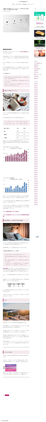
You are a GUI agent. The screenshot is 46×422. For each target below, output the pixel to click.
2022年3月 (36, 130)
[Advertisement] (16, 41)
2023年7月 (36, 100)
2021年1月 (36, 157)
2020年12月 (36, 159)
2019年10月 (36, 185)
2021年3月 (36, 153)
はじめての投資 (18, 4)
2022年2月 (36, 132)
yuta (4, 11)
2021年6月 (36, 147)
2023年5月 (36, 104)
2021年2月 (36, 155)
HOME (13, 4)
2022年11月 (36, 115)
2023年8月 (36, 98)
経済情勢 (35, 76)
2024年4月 (36, 83)
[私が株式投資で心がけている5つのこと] (39, 53)
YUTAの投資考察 (37, 63)
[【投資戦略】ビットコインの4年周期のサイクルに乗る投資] (39, 33)
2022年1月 (36, 134)
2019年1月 (36, 202)
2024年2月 (36, 87)
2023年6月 (36, 102)
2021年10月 (36, 140)
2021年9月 (36, 142)
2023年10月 (36, 94)
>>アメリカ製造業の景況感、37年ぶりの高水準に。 (11, 211)
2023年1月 (36, 111)
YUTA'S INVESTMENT (4, 420)
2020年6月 (36, 170)
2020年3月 (36, 176)
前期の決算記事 (5, 268)
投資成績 (35, 70)
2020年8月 (36, 166)
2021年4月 (36, 151)
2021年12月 (36, 136)
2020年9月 (36, 164)
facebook (6, 395)
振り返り (35, 72)
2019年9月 (36, 187)
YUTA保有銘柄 (24, 4)
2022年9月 (36, 119)
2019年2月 (36, 200)
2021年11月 (36, 138)
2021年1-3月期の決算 (23, 51)
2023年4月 (36, 106)
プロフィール (30, 4)
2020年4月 (36, 174)
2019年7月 (36, 191)
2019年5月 (36, 195)
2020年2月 (36, 178)
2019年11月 (36, 183)
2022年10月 (36, 117)
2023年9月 (36, 96)
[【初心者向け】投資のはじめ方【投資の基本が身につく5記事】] (39, 43)
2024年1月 (36, 89)
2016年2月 (36, 204)
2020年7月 (36, 168)
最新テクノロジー (37, 74)
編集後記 (35, 78)
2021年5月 (36, 149)
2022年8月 (36, 121)
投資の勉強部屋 (36, 68)
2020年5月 (36, 172)
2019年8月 (36, 189)
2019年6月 (36, 193)
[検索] (44, 9)
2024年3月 (36, 85)
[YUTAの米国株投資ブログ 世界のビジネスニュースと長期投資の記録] (23, 1)
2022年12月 (36, 113)
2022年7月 (36, 123)
